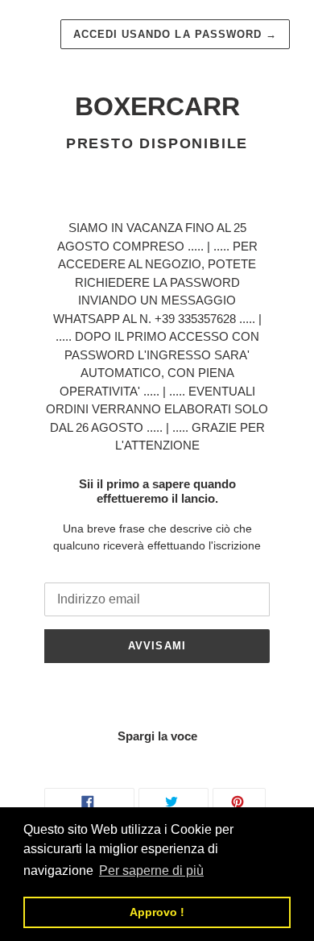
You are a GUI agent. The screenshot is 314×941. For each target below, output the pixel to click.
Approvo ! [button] (157, 912)
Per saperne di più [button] (151, 870)
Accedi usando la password (175, 34)
